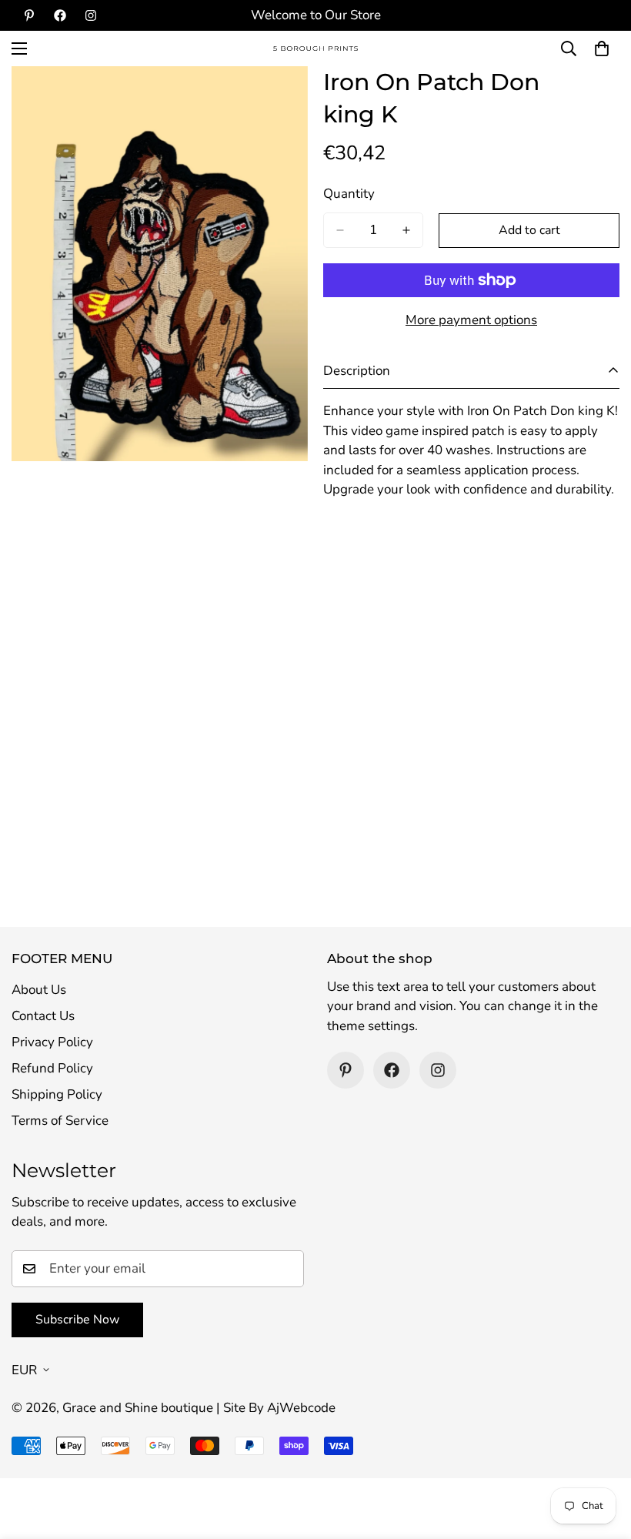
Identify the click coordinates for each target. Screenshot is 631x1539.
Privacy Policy (52, 1042)
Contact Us (43, 1016)
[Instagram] (91, 15)
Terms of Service (60, 1120)
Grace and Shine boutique (137, 1408)
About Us (39, 990)
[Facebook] (60, 15)
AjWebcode (301, 1408)
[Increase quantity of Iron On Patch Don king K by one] (406, 230)
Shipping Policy (57, 1094)
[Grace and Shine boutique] (315, 48)
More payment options (471, 320)
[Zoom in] (282, 99)
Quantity (349, 193)
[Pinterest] (29, 15)
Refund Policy (52, 1068)
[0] (601, 48)
